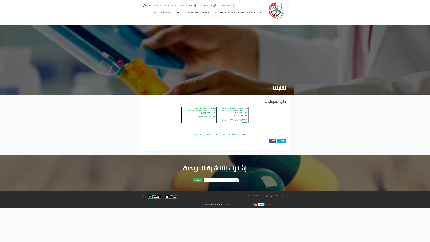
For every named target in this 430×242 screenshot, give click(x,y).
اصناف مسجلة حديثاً (191, 12)
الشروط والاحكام (271, 195)
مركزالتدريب (225, 12)
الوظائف (283, 195)
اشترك (197, 180)
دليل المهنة (206, 12)
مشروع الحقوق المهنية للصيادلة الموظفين (234, 110)
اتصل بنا (246, 195)
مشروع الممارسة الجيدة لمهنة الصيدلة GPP (201, 110)
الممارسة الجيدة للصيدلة (162, 12)
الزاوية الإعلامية (238, 12)
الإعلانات (177, 12)
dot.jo (216, 204)
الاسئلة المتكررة (257, 195)
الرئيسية (257, 12)
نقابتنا (249, 12)
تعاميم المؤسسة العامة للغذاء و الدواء (235, 108)
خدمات (215, 12)
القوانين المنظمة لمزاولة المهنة (205, 108)
